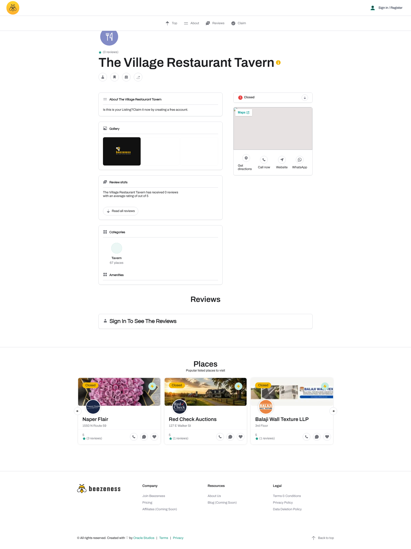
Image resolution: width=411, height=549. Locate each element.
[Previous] (78, 411)
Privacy (178, 538)
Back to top (326, 538)
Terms (163, 538)
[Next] (333, 411)
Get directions (245, 167)
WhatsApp (299, 167)
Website (282, 167)
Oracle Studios (144, 538)
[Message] (126, 77)
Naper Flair (95, 419)
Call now (264, 167)
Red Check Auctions (193, 419)
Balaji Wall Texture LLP (282, 419)
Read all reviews (123, 211)
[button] (102, 77)
